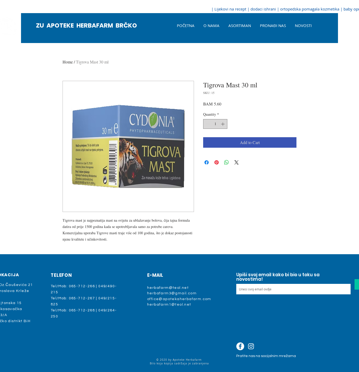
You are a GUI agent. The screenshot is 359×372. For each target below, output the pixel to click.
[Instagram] (251, 346)
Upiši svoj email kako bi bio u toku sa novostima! (278, 277)
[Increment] (223, 124)
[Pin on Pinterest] (216, 162)
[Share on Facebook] (206, 162)
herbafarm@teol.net (168, 288)
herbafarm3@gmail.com (172, 293)
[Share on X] (236, 162)
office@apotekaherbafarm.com (179, 299)
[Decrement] (207, 124)
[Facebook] (240, 346)
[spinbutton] (215, 124)
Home (68, 62)
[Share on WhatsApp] (226, 162)
